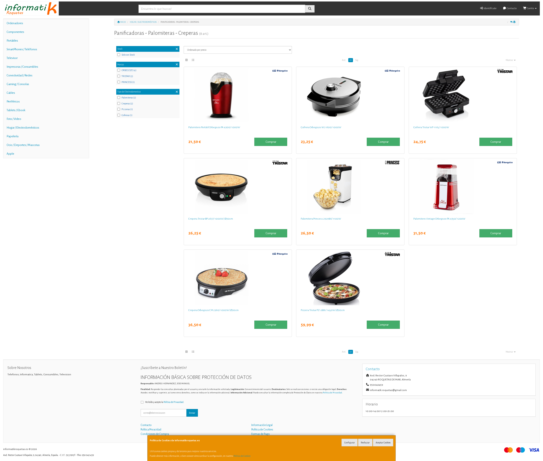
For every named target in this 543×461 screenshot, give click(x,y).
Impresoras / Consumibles (22, 66)
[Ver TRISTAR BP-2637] (237, 187)
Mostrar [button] (510, 60)
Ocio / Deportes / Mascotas (23, 145)
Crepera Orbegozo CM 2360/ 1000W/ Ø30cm (213, 310)
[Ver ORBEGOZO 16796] (237, 278)
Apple (10, 153)
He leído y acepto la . (164, 402)
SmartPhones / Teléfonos (22, 49)
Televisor (12, 58)
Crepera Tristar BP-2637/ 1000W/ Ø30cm (210, 218)
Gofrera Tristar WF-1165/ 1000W (431, 127)
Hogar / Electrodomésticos (23, 127)
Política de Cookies (242, 456)
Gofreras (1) (127, 115)
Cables (11, 92)
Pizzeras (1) (127, 109)
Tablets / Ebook (16, 110)
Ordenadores (15, 23)
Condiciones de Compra (155, 434)
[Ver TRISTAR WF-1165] (462, 95)
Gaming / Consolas (18, 84)
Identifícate (490, 8)
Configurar (349, 442)
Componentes (15, 32)
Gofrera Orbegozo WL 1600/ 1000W (321, 127)
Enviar (192, 413)
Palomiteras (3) (129, 97)
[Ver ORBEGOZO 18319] (350, 95)
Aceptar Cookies (383, 442)
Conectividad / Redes (19, 75)
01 (351, 60)
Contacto (511, 8)
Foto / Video (14, 119)
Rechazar (365, 442)
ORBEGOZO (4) (129, 70)
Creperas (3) (127, 103)
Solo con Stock (128, 54)
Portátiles (12, 40)
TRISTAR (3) (127, 76)
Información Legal (262, 425)
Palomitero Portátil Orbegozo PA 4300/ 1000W (214, 127)
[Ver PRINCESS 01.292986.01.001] (350, 187)
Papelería (12, 136)
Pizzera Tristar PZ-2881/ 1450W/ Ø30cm (323, 310)
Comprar (271, 141)
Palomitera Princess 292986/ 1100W (321, 218)
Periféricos (13, 101)
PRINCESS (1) (128, 82)
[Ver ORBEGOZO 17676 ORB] (237, 95)
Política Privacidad (151, 429)
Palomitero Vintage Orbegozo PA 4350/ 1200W (439, 218)
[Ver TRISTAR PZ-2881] (350, 278)
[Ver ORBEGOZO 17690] (462, 187)
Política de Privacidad (332, 392)
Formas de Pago (260, 434)
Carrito (530, 8)
